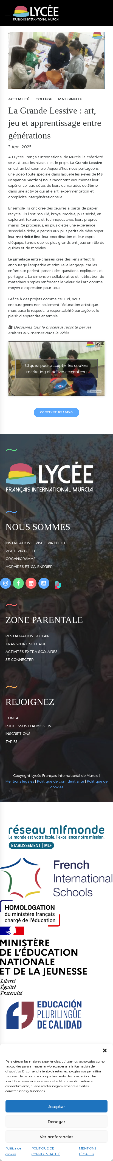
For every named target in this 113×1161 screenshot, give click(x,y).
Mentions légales (19, 781)
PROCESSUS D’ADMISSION (28, 726)
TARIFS (11, 741)
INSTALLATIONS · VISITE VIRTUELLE (35, 543)
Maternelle (70, 99)
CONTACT (14, 718)
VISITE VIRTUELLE (20, 551)
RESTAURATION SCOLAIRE (28, 636)
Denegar (56, 1121)
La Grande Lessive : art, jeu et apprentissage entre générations (54, 123)
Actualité (18, 99)
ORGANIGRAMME (20, 558)
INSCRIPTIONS (17, 733)
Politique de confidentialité (60, 781)
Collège (43, 99)
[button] (105, 1050)
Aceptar (56, 1106)
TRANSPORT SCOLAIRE (25, 644)
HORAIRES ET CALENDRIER (29, 566)
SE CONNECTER (19, 659)
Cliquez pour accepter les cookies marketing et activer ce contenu (56, 368)
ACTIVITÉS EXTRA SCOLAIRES (31, 651)
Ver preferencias (57, 1136)
